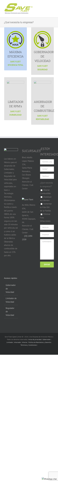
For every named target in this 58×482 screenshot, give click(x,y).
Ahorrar (24, 342)
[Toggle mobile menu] (50, 6)
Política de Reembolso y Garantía (39, 342)
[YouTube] (10, 266)
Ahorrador (17, 342)
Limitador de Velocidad (11, 300)
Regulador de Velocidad (10, 311)
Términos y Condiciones (29, 345)
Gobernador (46, 339)
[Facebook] (5, 266)
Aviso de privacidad (34, 339)
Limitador (9, 342)
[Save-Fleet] (27, 199)
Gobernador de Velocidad (11, 288)
